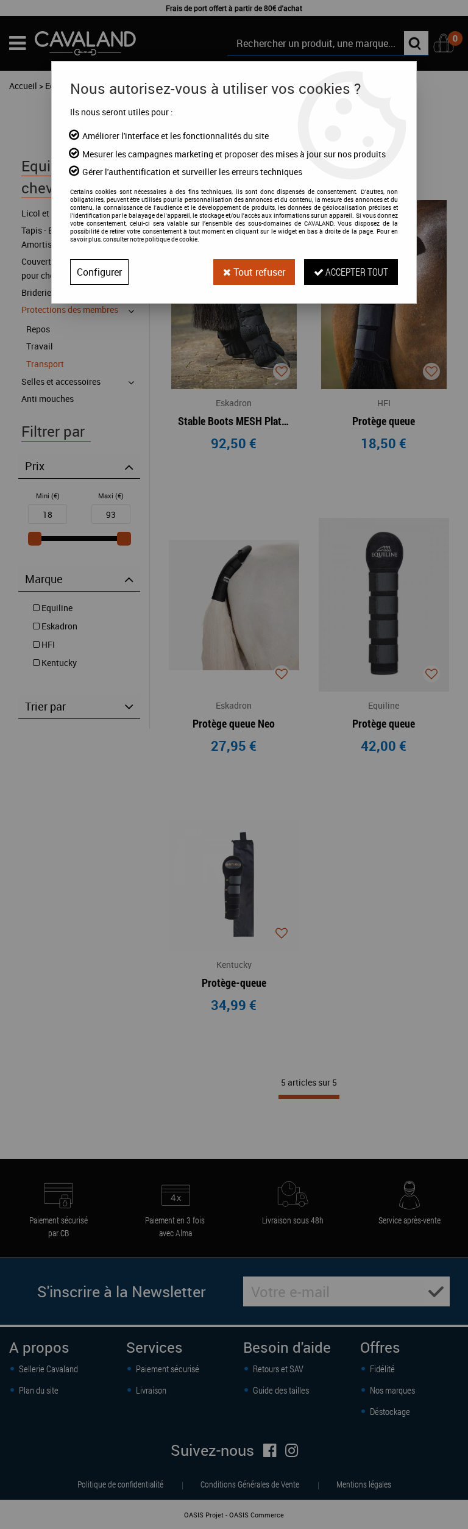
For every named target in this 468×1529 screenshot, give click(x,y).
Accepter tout (356, 271)
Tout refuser (258, 272)
